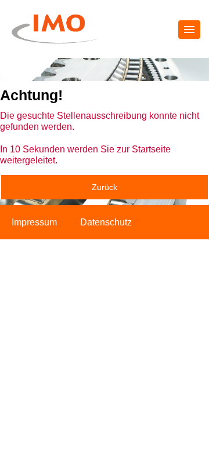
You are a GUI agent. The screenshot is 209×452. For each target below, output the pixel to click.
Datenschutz (106, 222)
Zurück (104, 187)
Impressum (34, 222)
